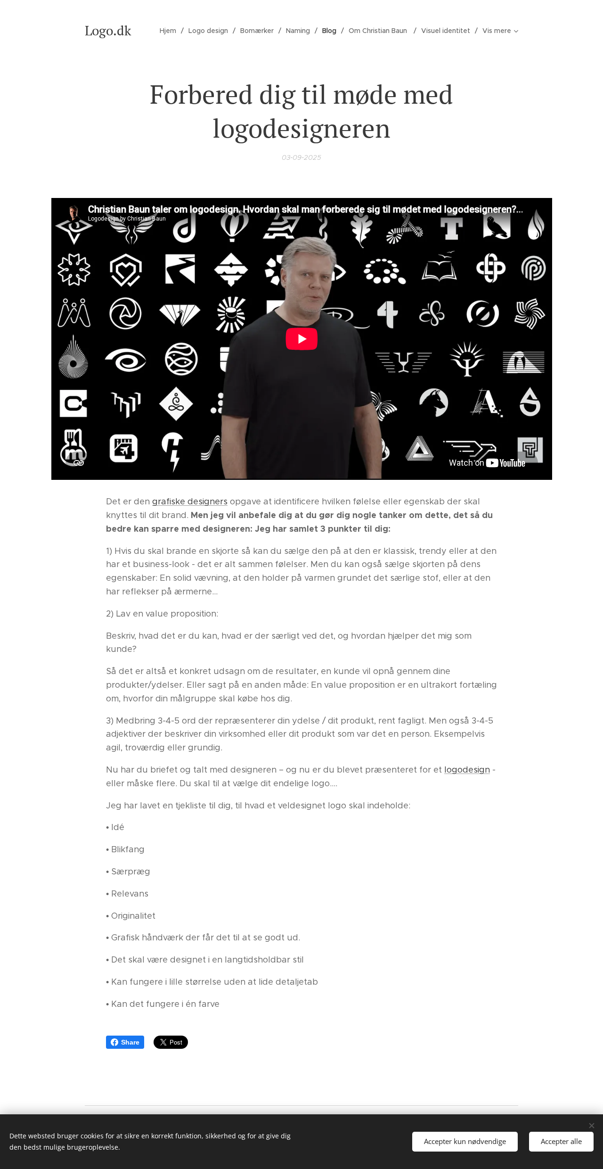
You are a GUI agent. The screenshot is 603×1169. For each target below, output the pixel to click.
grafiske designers (190, 501)
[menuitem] (170, 30)
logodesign (467, 770)
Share (130, 1042)
